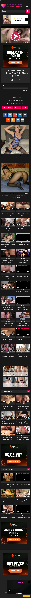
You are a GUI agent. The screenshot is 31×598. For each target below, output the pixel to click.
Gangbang (8, 107)
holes (18, 107)
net (25, 107)
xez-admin (18, 97)
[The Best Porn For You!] (13, 5)
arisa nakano (20, 103)
